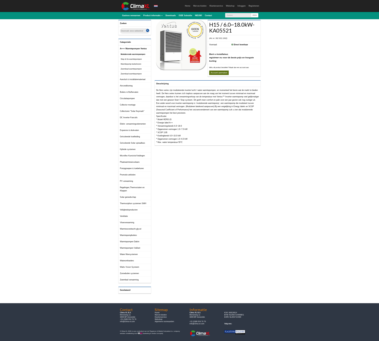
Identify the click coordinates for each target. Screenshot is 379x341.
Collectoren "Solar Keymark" (132, 111)
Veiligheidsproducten (129, 210)
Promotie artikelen (127, 175)
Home (157, 313)
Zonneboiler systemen (129, 273)
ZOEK (255, 15)
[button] (153, 15)
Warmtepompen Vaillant (130, 248)
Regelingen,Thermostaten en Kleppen (132, 189)
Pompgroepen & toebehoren (132, 168)
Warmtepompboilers (128, 235)
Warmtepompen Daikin (129, 241)
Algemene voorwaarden (164, 321)
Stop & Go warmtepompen (131, 59)
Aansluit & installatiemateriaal (132, 79)
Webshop (158, 319)
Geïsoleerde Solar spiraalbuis (132, 143)
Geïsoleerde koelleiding (130, 136)
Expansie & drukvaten (129, 130)
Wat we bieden (161, 315)
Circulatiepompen (127, 98)
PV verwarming (126, 181)
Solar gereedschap (128, 197)
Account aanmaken (219, 73)
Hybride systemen (127, 149)
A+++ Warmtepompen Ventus (133, 48)
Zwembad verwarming (129, 280)
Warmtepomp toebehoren (131, 64)
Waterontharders (127, 261)
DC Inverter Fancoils (129, 117)
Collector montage (127, 105)
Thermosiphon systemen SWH (133, 203)
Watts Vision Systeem (129, 267)
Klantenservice (161, 317)
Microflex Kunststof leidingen (132, 156)
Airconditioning (126, 86)
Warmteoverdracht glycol (130, 229)
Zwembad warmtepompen (131, 69)
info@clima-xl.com (127, 321)
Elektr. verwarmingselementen (133, 124)
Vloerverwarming (127, 222)
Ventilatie (124, 216)
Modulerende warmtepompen (133, 54)
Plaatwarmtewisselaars (130, 162)
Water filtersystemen (129, 254)
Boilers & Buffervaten (129, 92)
